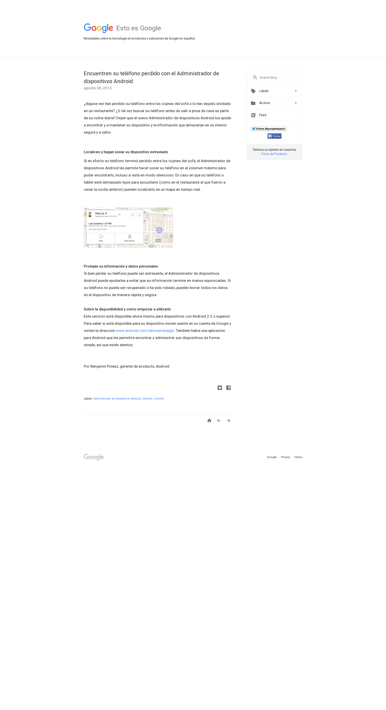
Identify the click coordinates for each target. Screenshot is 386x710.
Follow (276, 136)
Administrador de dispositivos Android (117, 398)
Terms (298, 457)
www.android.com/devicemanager (145, 330)
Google (272, 457)
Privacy (286, 457)
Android (148, 398)
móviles (159, 398)
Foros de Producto (274, 154)
